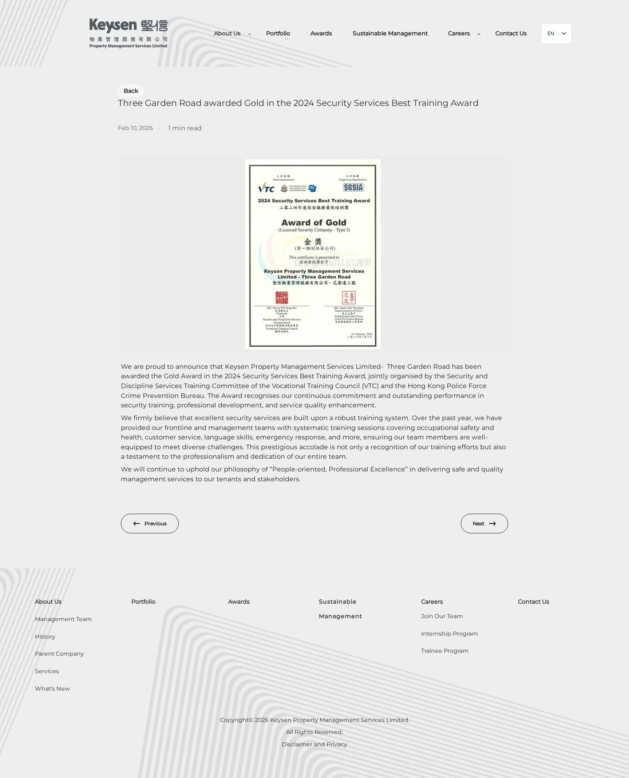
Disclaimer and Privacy (314, 744)
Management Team (63, 619)
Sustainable (338, 601)
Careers (432, 601)
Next (478, 523)
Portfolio (143, 601)
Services (47, 671)
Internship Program (449, 633)
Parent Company (59, 653)
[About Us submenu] (249, 33)
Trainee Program (445, 650)
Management (340, 616)
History (45, 636)
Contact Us (533, 601)
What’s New (52, 688)
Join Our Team (442, 616)
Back (131, 90)
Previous (156, 523)
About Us (48, 601)
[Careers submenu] (478, 33)
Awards (239, 601)
